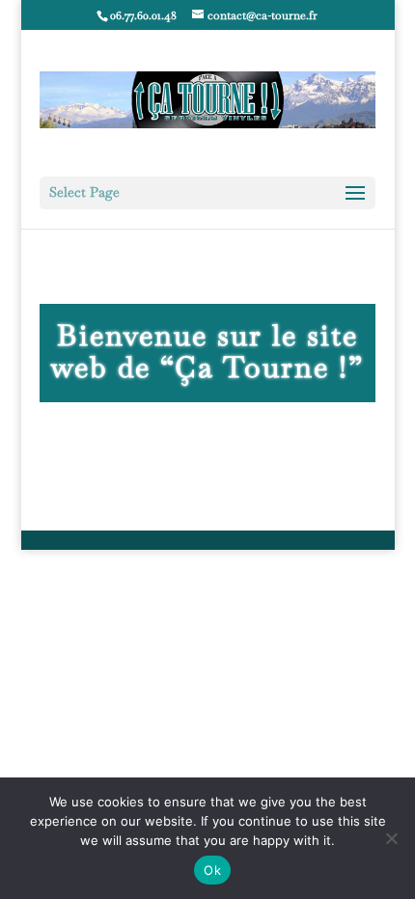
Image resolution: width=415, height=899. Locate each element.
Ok (212, 870)
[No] (391, 838)
